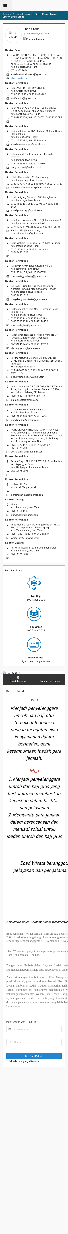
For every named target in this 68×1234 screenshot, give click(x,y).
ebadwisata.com (19, 78)
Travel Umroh (23, 14)
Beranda (7, 14)
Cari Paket (35, 1056)
